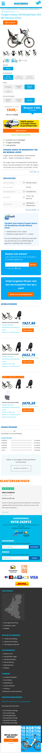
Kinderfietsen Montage (10, 723)
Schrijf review (6, 438)
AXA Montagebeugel (9, 715)
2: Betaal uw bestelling (10, 641)
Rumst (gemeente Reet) (11, 623)
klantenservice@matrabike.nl (21, 528)
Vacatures (7, 688)
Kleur (5, 83)
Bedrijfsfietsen (8, 683)
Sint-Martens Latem (10, 625)
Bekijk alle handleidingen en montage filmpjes (16, 701)
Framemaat (7, 73)
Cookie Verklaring (9, 686)
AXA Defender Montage (10, 710)
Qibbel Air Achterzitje (8, 364)
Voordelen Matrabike (10, 677)
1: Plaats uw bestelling (10, 639)
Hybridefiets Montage (10, 720)
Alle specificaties (31, 210)
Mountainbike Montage (10, 718)
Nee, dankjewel (11, 743)
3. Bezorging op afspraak (11, 644)
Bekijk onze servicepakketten (21, 294)
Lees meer (33, 172)
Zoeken (34, 558)
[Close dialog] (40, 727)
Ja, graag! (11, 740)
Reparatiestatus (9, 665)
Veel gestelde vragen (10, 656)
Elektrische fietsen (12, 9)
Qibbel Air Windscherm (9, 417)
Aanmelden (34, 547)
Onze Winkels (8, 680)
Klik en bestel (10, 22)
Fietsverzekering (9, 662)
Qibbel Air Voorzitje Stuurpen (11, 332)
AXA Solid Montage (9, 713)
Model (5, 65)
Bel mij (32, 265)
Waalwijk (6, 628)
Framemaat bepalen (10, 659)
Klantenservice (8, 654)
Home (3, 9)
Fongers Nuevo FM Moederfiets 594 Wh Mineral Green (10, 327)
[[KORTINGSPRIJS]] (21, 36)
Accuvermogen (8, 96)
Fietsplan (6, 668)
